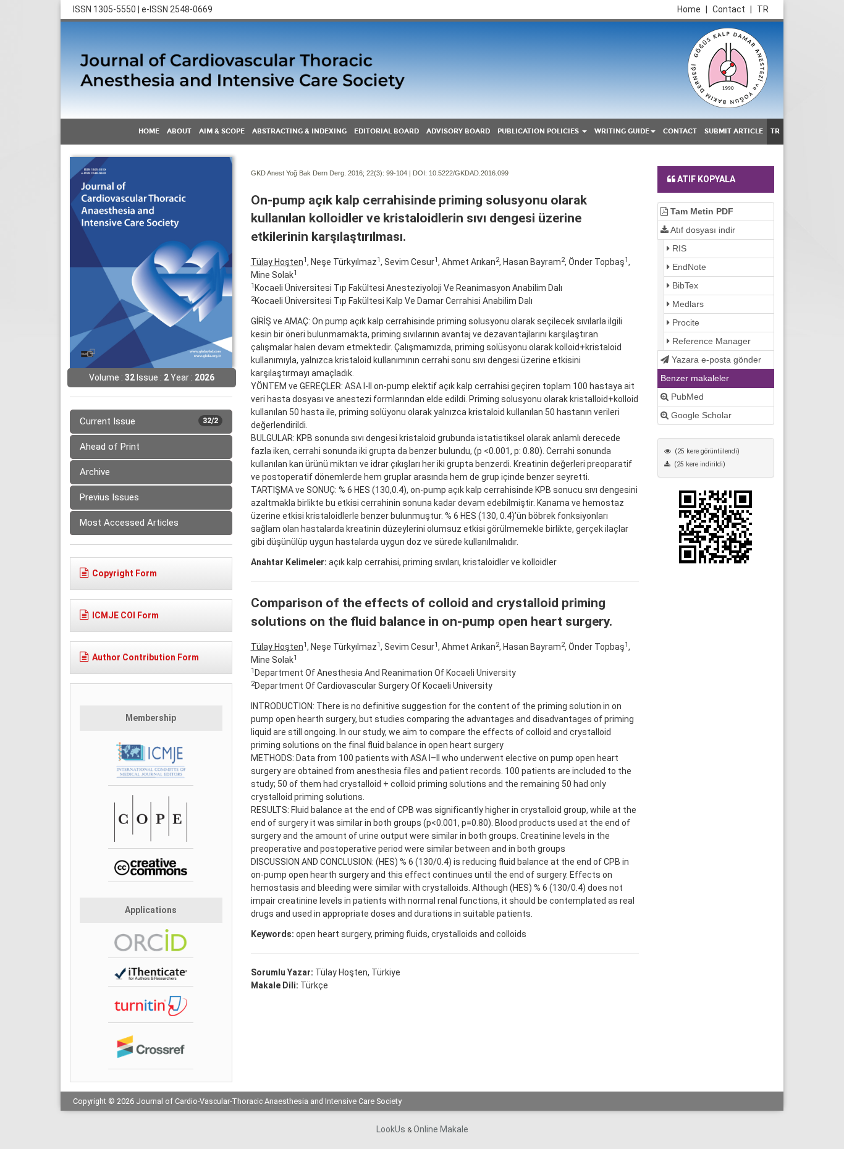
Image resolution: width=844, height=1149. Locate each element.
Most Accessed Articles (129, 522)
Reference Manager (710, 341)
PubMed (686, 397)
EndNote (688, 267)
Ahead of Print (110, 446)
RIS (678, 248)
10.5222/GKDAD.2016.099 (469, 173)
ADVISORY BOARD (458, 131)
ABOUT (179, 131)
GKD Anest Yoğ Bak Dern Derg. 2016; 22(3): (317, 173)
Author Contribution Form (145, 657)
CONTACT (680, 131)
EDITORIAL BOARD (386, 131)
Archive (95, 472)
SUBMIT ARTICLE (733, 131)
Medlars (687, 304)
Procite (684, 322)
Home (692, 9)
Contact (732, 9)
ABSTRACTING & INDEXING (299, 131)
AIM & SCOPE (222, 131)
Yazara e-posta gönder (715, 359)
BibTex (684, 285)
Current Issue (149, 421)
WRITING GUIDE (621, 131)
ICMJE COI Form (125, 615)
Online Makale (440, 1129)
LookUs (390, 1129)
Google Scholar (700, 415)
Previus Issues (109, 497)
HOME (148, 131)
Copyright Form (124, 573)
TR (763, 9)
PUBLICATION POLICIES (539, 131)
